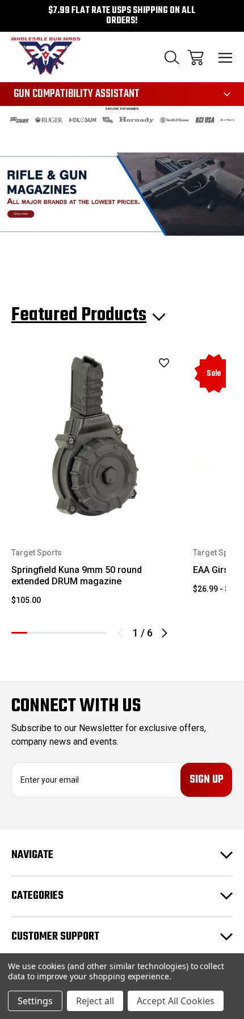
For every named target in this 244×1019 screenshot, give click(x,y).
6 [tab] (99, 633)
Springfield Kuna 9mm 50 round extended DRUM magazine (76, 575)
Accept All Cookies (175, 1001)
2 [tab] (35, 633)
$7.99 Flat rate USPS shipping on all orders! (122, 16)
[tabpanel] (95, 484)
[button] (122, 119)
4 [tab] (67, 633)
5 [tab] (83, 633)
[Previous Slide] (120, 633)
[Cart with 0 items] (195, 57)
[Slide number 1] (122, 194)
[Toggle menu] (225, 57)
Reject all (95, 1001)
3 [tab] (51, 633)
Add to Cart (95, 497)
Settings (35, 1001)
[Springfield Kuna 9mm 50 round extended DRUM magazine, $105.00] (95, 436)
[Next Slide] (164, 633)
